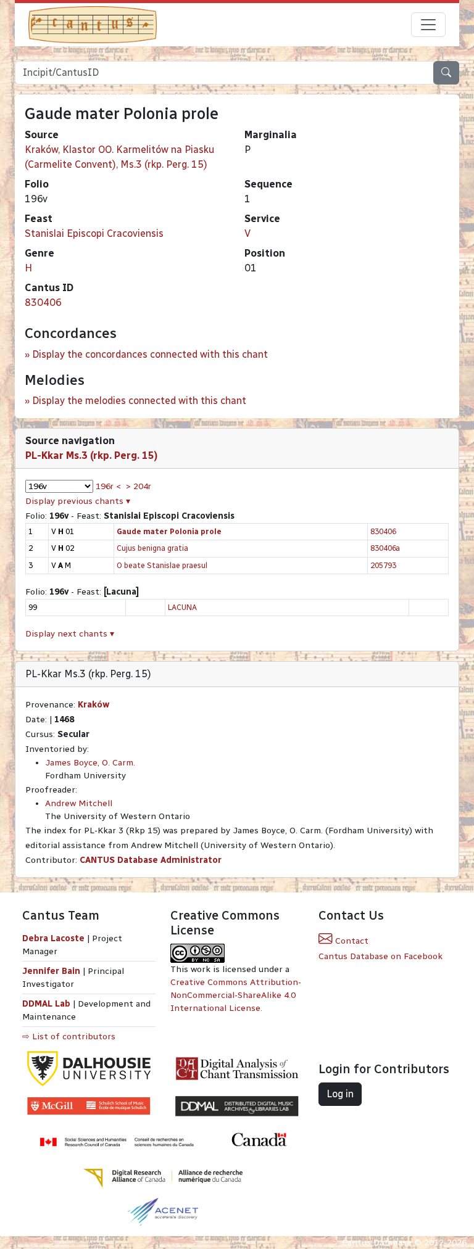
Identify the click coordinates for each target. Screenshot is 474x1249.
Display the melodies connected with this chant (139, 400)
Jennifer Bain (52, 971)
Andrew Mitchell (78, 803)
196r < (108, 486)
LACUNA (182, 607)
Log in (340, 1094)
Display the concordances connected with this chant (150, 354)
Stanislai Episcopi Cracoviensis (94, 233)
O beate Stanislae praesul (162, 565)
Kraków (93, 704)
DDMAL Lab (46, 1004)
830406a (385, 548)
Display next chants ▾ (69, 634)
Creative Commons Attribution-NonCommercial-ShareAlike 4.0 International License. (235, 995)
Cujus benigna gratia (152, 548)
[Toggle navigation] (428, 24)
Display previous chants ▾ (77, 501)
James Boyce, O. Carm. (90, 762)
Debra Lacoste (53, 938)
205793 (383, 565)
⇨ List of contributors (68, 1036)
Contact (350, 941)
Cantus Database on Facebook (380, 956)
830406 (43, 302)
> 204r (138, 486)
